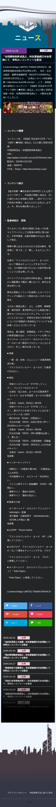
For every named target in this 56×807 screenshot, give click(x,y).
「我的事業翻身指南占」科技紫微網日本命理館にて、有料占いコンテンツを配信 (27, 656)
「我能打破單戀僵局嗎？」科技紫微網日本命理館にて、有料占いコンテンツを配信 (26, 682)
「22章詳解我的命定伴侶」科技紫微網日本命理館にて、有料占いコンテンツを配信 (26, 708)
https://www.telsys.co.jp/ (34, 169)
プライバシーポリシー (17, 793)
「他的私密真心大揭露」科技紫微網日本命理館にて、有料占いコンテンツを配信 (27, 643)
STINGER (28, 802)
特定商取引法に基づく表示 (41, 793)
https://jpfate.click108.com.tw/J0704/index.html (29, 157)
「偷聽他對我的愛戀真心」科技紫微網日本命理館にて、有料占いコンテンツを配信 (26, 695)
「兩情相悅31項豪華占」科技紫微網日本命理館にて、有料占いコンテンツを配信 (27, 669)
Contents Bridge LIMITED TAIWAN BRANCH (29, 591)
